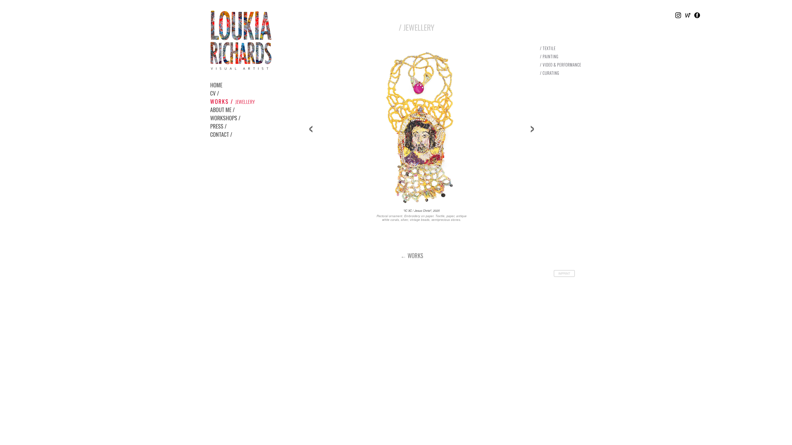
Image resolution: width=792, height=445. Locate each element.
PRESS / (218, 126)
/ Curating (549, 73)
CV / (214, 93)
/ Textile (548, 48)
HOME (216, 85)
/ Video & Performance (560, 65)
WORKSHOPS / (225, 118)
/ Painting (549, 57)
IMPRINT (564, 273)
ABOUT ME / (222, 109)
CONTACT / (221, 134)
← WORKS (412, 255)
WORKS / (232, 101)
